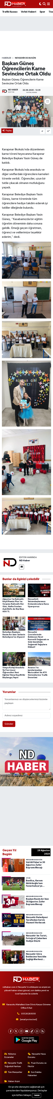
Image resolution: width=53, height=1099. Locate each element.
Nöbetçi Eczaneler (10, 1055)
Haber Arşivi (14, 1081)
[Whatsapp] (37, 1031)
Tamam (36, 1095)
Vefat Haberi (28, 12)
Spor (42, 12)
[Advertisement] (26, 815)
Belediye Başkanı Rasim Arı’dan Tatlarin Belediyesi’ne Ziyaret (14, 634)
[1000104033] (26, 299)
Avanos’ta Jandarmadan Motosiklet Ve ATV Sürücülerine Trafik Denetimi (37, 673)
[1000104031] (26, 339)
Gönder (9, 724)
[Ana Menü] (48, 4)
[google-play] (27, 1040)
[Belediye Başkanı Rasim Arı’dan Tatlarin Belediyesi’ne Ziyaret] (14, 623)
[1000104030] (26, 516)
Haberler (6, 58)
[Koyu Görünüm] (40, 4)
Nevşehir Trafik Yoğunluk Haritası (13, 1064)
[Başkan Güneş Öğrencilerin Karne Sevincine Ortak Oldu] (26, 111)
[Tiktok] (31, 1031)
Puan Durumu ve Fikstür (37, 1064)
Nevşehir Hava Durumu (37, 1055)
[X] (16, 1031)
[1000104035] (26, 393)
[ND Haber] (15, 4)
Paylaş (9, 130)
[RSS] (42, 1031)
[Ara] (44, 4)
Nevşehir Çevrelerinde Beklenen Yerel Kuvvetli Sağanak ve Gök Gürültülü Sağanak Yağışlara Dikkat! (38, 639)
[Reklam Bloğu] (26, 761)
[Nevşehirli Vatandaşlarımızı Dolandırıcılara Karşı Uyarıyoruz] (39, 590)
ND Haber (24, 560)
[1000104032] (26, 260)
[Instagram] (21, 1031)
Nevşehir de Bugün (25, 58)
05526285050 (28, 1014)
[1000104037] (26, 461)
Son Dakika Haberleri (35, 1074)
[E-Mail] (21, 567)
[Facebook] (10, 1031)
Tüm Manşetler (15, 1072)
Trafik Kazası (9, 12)
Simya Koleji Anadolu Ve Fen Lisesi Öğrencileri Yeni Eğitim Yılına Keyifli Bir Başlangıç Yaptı (14, 673)
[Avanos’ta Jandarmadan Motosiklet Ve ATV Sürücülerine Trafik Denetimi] (39, 659)
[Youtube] (26, 1031)
